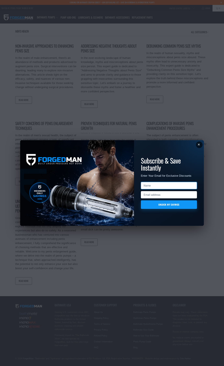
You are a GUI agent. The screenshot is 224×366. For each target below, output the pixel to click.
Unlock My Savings (169, 204)
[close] (199, 145)
